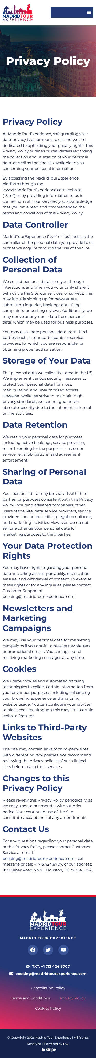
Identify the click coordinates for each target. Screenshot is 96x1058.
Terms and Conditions (30, 998)
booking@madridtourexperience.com (38, 858)
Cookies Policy (48, 1008)
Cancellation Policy (48, 988)
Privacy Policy (73, 998)
